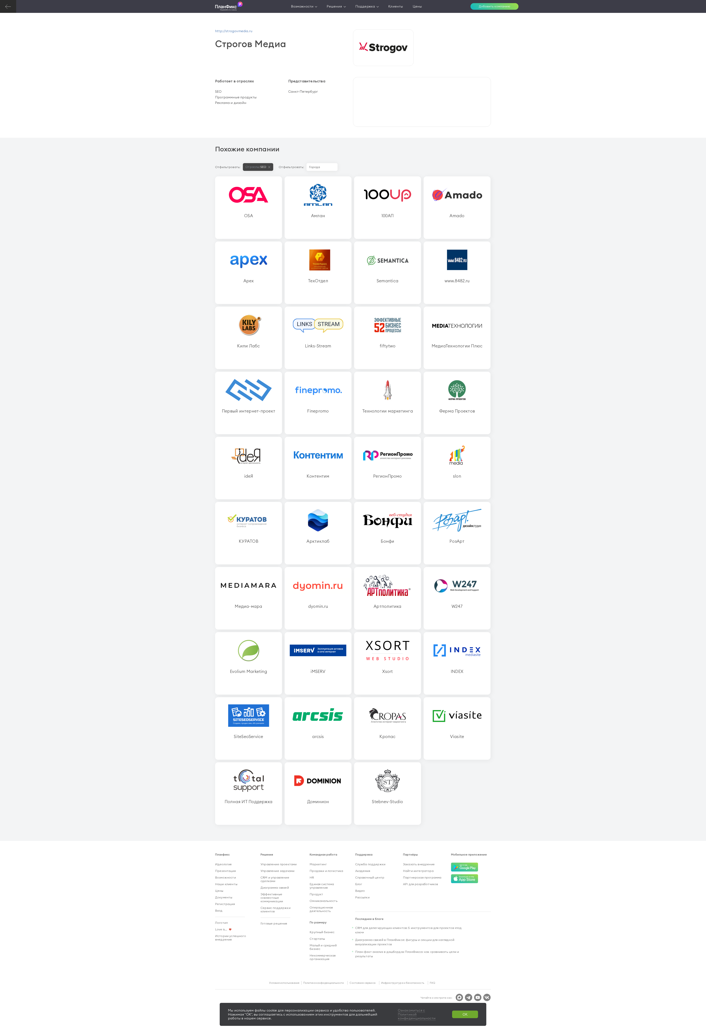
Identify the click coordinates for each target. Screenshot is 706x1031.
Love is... (221, 929)
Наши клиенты (226, 884)
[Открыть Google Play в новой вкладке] (464, 867)
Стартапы (317, 939)
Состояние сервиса (362, 982)
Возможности (225, 877)
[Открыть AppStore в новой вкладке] (464, 879)
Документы (223, 897)
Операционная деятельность (321, 909)
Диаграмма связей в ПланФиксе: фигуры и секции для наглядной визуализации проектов (404, 942)
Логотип (221, 923)
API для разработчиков (420, 884)
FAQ (432, 982)
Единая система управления (322, 885)
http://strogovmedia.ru (233, 31)
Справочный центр (369, 877)
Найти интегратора (418, 871)
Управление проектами (279, 864)
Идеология (223, 864)
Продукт (316, 894)
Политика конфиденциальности (323, 982)
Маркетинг (318, 864)
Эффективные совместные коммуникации (272, 897)
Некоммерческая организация (323, 957)
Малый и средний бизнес (323, 947)
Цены (219, 891)
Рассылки (362, 897)
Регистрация (225, 904)
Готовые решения (274, 923)
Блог (358, 884)
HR (312, 877)
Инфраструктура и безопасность (402, 982)
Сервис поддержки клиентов (275, 909)
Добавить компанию (494, 6)
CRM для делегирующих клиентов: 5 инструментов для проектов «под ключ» (408, 930)
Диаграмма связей (275, 887)
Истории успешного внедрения (230, 937)
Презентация (225, 871)
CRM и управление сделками (275, 879)
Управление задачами (277, 871)
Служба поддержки (370, 864)
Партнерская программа (422, 877)
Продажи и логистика (326, 871)
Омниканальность (323, 901)
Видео (360, 891)
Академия (362, 871)
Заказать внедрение (419, 864)
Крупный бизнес (322, 932)
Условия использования (284, 982)
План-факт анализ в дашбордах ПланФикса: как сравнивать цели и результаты (407, 954)
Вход (219, 910)
